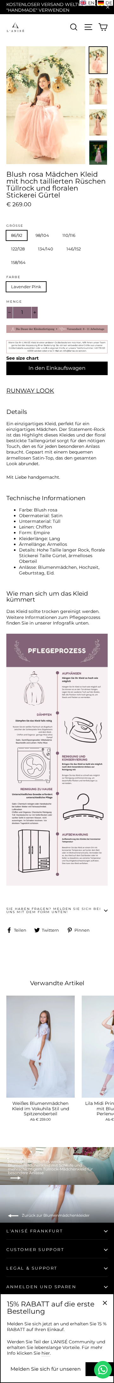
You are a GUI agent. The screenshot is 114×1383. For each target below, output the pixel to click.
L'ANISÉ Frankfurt (34, 1230)
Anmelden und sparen (41, 1286)
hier (45, 1353)
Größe (14, 225)
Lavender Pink (26, 286)
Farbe (13, 277)
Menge (14, 301)
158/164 (18, 262)
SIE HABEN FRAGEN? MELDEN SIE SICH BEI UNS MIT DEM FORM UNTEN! (53, 910)
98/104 (42, 235)
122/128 (18, 248)
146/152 (73, 248)
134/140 (45, 248)
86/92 (16, 235)
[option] (45, 105)
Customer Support (35, 1249)
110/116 (68, 235)
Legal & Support (31, 1268)
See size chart (22, 358)
